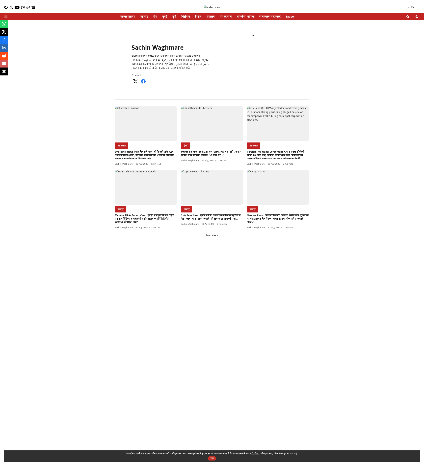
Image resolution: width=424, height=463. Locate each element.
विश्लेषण (185, 17)
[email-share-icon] (4, 65)
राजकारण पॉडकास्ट (270, 17)
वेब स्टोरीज (226, 17)
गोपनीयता (255, 454)
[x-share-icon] (4, 33)
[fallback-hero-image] (146, 123)
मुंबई (164, 17)
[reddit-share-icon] (4, 57)
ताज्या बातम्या (127, 17)
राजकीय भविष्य (245, 17)
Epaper (290, 17)
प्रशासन (211, 17)
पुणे (174, 17)
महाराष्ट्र (144, 17)
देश (155, 17)
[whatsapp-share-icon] (4, 25)
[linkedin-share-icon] (4, 49)
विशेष (198, 17)
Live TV (409, 7)
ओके (212, 458)
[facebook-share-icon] (4, 41)
